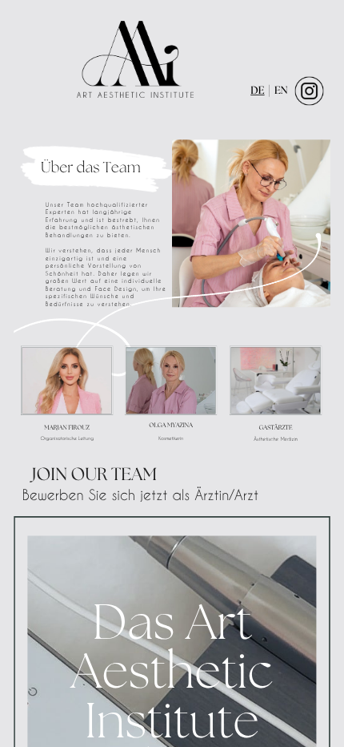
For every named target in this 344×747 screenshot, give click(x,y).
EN (281, 91)
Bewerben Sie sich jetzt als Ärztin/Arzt (140, 495)
